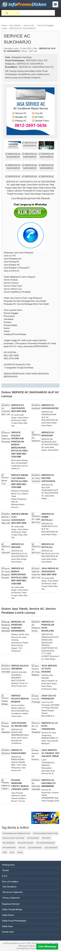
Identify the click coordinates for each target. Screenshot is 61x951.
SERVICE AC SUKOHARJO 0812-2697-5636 (18, 408)
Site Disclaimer (10, 886)
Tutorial (5, 870)
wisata (19, 852)
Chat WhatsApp (47, 946)
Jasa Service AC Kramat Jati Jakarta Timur (50, 753)
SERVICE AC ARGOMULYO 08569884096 (48, 783)
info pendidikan (9, 843)
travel (12, 852)
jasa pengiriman (51, 848)
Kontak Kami (8, 932)
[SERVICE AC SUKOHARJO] (30, 111)
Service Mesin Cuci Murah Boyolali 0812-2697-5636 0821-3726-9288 (19, 481)
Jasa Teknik (14, 25)
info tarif (22, 848)
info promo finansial (25, 843)
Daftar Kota (7, 926)
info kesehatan (33, 838)
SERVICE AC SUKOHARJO (22, 28)
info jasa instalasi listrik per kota (45, 833)
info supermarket (9, 848)
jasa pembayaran (35, 848)
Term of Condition (10, 881)
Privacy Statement (11, 898)
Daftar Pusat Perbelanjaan (14, 920)
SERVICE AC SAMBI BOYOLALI (47, 517)
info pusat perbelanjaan (45, 843)
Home (4, 25)
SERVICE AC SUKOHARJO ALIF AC (36, 67)
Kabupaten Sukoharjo (22, 57)
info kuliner (46, 838)
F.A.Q (4, 876)
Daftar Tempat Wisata (12, 909)
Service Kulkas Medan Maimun (20, 698)
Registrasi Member (11, 904)
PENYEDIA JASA (34, 60)
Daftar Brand (8, 915)
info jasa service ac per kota (13, 838)
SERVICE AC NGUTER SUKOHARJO (48, 478)
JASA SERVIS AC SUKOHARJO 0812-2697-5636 (50, 571)
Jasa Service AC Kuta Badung (49, 668)
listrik (5, 852)
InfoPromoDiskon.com (13, 943)
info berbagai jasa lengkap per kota (16, 833)
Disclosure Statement (13, 892)
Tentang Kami (8, 865)
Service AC (29, 25)
